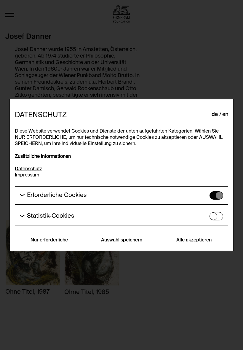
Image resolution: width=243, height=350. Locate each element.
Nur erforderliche (49, 240)
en (225, 114)
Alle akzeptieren (194, 240)
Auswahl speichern (121, 240)
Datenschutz (28, 169)
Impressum (27, 175)
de (215, 114)
